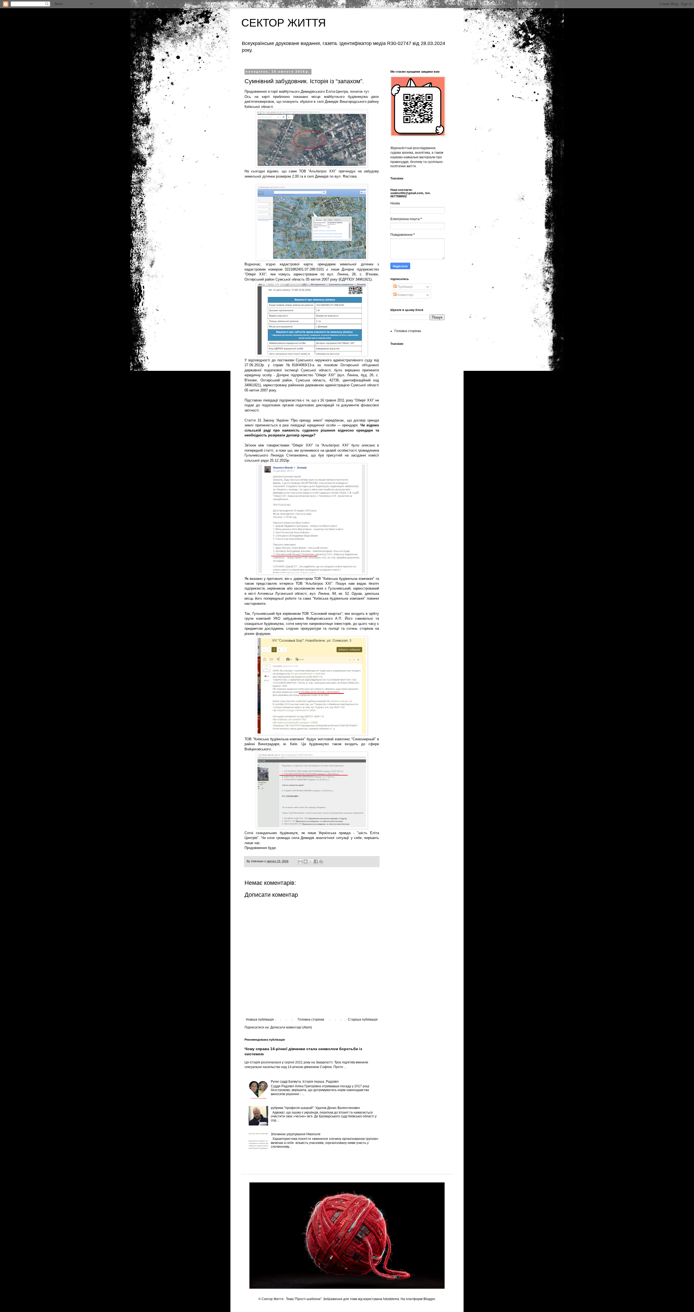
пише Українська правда (329, 833)
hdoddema (391, 1299)
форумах (263, 634)
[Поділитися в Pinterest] (321, 861)
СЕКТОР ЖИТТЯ (283, 23)
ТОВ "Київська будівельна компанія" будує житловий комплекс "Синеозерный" (310, 739)
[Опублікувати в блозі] (305, 861)
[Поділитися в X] (310, 861)
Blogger (429, 1299)
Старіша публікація (363, 1019)
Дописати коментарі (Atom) (291, 1027)
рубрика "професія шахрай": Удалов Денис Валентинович (315, 1108)
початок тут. (360, 91)
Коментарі (405, 295)
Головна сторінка (311, 1019)
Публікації (405, 287)
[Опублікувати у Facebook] (316, 861)
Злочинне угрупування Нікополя (295, 1134)
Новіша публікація (260, 1019)
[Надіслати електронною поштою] (300, 861)
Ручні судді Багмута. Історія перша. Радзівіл (305, 1081)
